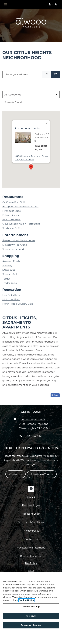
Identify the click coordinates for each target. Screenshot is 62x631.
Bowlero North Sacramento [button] (18, 240)
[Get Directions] (55, 74)
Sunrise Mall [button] (9, 274)
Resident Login (31, 505)
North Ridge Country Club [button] (17, 303)
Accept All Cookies (31, 625)
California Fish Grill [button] (13, 202)
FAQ (31, 570)
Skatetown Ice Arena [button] (14, 244)
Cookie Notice (26, 600)
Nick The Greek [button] (11, 219)
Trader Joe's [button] (9, 282)
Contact (14, 474)
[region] (31, 601)
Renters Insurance (31, 556)
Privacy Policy (31, 530)
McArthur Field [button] (11, 299)
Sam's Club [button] (9, 269)
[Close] (47, 123)
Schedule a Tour (40, 474)
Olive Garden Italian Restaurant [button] (21, 223)
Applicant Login (31, 513)
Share (55, 395)
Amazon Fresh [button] (11, 261)
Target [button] (6, 278)
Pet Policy (31, 563)
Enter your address (17, 74)
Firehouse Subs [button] (11, 210)
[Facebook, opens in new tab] (31, 489)
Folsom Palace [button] (11, 215)
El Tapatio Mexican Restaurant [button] (20, 206)
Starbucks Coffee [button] (12, 228)
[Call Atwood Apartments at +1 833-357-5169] (56, 4)
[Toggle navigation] (6, 4)
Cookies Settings (31, 606)
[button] (50, 4)
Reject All (31, 616)
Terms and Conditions (31, 522)
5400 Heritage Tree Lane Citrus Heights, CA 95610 (32, 158)
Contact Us (31, 539)
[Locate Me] (47, 74)
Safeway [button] (7, 265)
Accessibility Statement (31, 547)
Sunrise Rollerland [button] (13, 249)
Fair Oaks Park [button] (11, 295)
